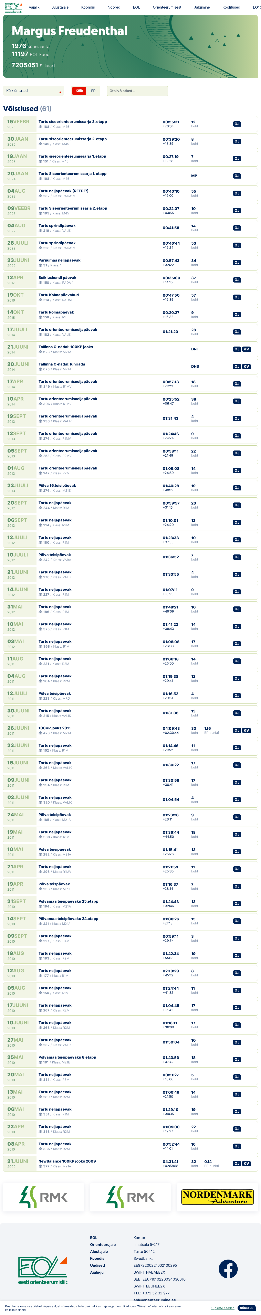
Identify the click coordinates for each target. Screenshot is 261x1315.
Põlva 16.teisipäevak (57, 485)
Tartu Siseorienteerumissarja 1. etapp (73, 173)
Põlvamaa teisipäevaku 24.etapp (68, 918)
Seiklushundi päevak (57, 277)
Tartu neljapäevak (55, 503)
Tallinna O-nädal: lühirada (62, 364)
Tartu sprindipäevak (57, 225)
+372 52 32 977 (156, 1293)
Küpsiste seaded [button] (222, 1308)
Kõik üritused (17, 90)
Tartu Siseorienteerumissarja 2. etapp (73, 208)
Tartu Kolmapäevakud (59, 295)
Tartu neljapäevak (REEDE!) (64, 191)
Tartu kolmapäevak (56, 312)
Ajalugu (97, 1272)
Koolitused (231, 7)
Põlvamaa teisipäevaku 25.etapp (68, 901)
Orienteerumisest (167, 7)
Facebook (228, 1269)
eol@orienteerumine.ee (155, 1300)
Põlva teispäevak (54, 884)
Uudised (97, 1265)
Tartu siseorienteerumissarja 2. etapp (73, 139)
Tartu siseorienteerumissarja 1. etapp (72, 156)
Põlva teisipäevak (55, 555)
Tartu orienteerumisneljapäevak (68, 329)
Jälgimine (202, 7)
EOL (136, 7)
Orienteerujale (103, 1244)
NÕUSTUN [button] (246, 1307)
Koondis (88, 7)
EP (93, 91)
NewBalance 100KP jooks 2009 (67, 1161)
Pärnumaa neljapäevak (60, 260)
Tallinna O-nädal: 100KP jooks (66, 347)
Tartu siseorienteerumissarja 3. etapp (73, 121)
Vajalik (34, 7)
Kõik (79, 91)
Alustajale (60, 7)
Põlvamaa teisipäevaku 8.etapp (67, 1057)
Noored (113, 7)
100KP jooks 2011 (55, 728)
